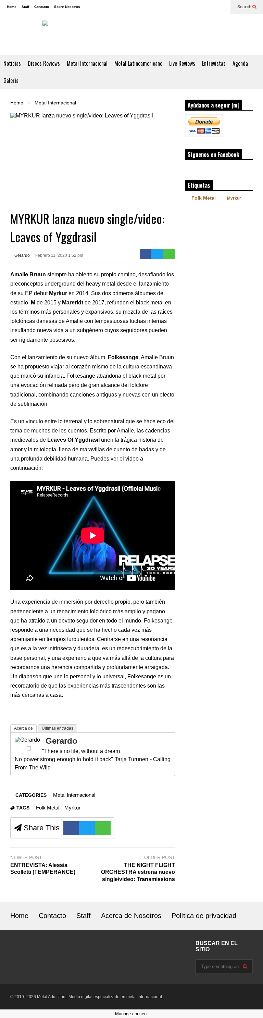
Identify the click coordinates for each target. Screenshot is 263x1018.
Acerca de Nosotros (131, 915)
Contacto (41, 7)
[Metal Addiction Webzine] (131, 34)
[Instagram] (200, 7)
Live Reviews (182, 63)
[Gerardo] (27, 740)
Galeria (10, 80)
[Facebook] (211, 7)
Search (244, 6)
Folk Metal (47, 807)
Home (11, 7)
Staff (25, 7)
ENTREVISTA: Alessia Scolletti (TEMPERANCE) (42, 868)
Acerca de (23, 728)
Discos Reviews (44, 63)
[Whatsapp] (169, 254)
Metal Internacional (87, 63)
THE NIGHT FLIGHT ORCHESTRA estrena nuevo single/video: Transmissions (138, 872)
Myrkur (72, 807)
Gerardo (21, 255)
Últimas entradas (57, 728)
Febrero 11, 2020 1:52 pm (59, 255)
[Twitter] (222, 7)
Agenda (240, 63)
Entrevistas (214, 63)
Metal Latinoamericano (138, 63)
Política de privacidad (204, 915)
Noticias (12, 63)
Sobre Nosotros (67, 7)
